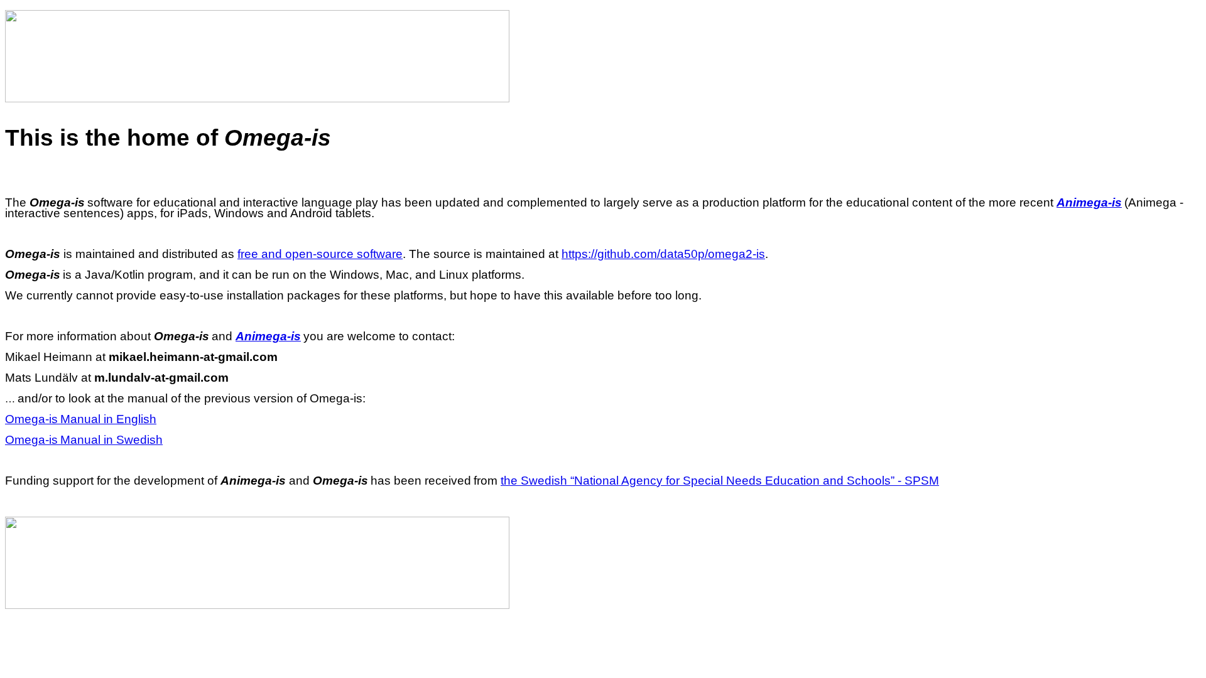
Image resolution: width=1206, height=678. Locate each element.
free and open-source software (320, 254)
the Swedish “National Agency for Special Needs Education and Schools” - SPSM (720, 480)
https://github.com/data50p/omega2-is (663, 254)
